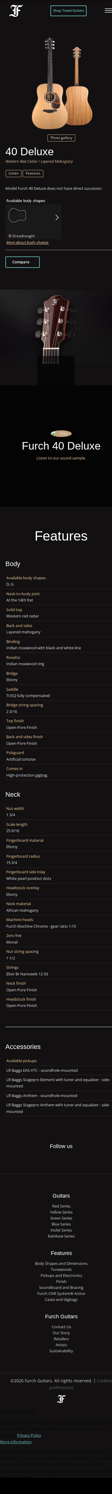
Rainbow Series (61, 1236)
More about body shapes (27, 242)
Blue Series (61, 1224)
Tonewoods (61, 1269)
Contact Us (61, 1326)
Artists (61, 1344)
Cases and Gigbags (61, 1299)
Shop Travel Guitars (68, 10)
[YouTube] (79, 1160)
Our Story (61, 1332)
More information (16, 1441)
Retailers (61, 1338)
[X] (55, 1156)
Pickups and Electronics (61, 1275)
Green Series (61, 1218)
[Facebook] (43, 1160)
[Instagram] (67, 1160)
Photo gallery (61, 137)
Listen (14, 173)
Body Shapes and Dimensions (61, 1263)
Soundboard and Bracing (61, 1287)
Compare (20, 262)
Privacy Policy (29, 1435)
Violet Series (61, 1230)
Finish (61, 1281)
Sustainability (61, 1350)
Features (33, 173)
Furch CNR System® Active (61, 1293)
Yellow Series (61, 1212)
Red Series (61, 1206)
